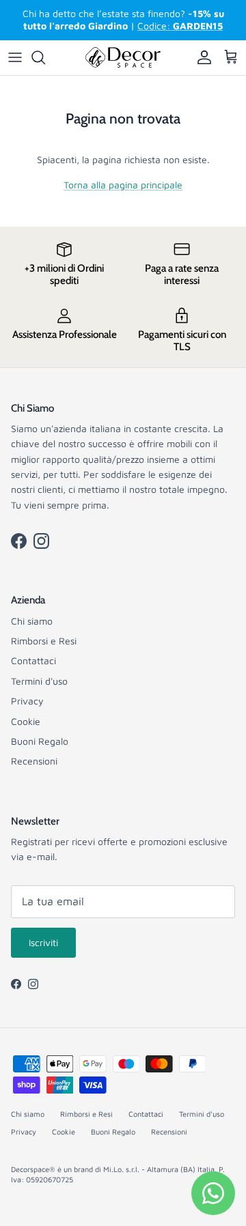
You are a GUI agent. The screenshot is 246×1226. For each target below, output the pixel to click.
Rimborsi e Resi (44, 640)
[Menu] (15, 57)
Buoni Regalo (39, 741)
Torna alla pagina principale (123, 184)
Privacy (27, 701)
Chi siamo (32, 621)
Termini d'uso (39, 681)
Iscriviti (43, 942)
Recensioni (34, 761)
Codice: (180, 25)
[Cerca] (45, 57)
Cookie (25, 721)
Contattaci (33, 660)
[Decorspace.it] (123, 57)
